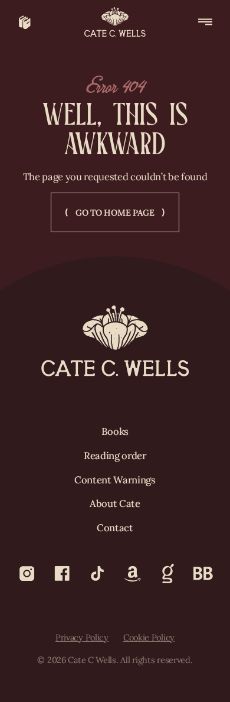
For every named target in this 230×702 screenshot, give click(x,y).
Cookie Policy (149, 637)
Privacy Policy (82, 637)
